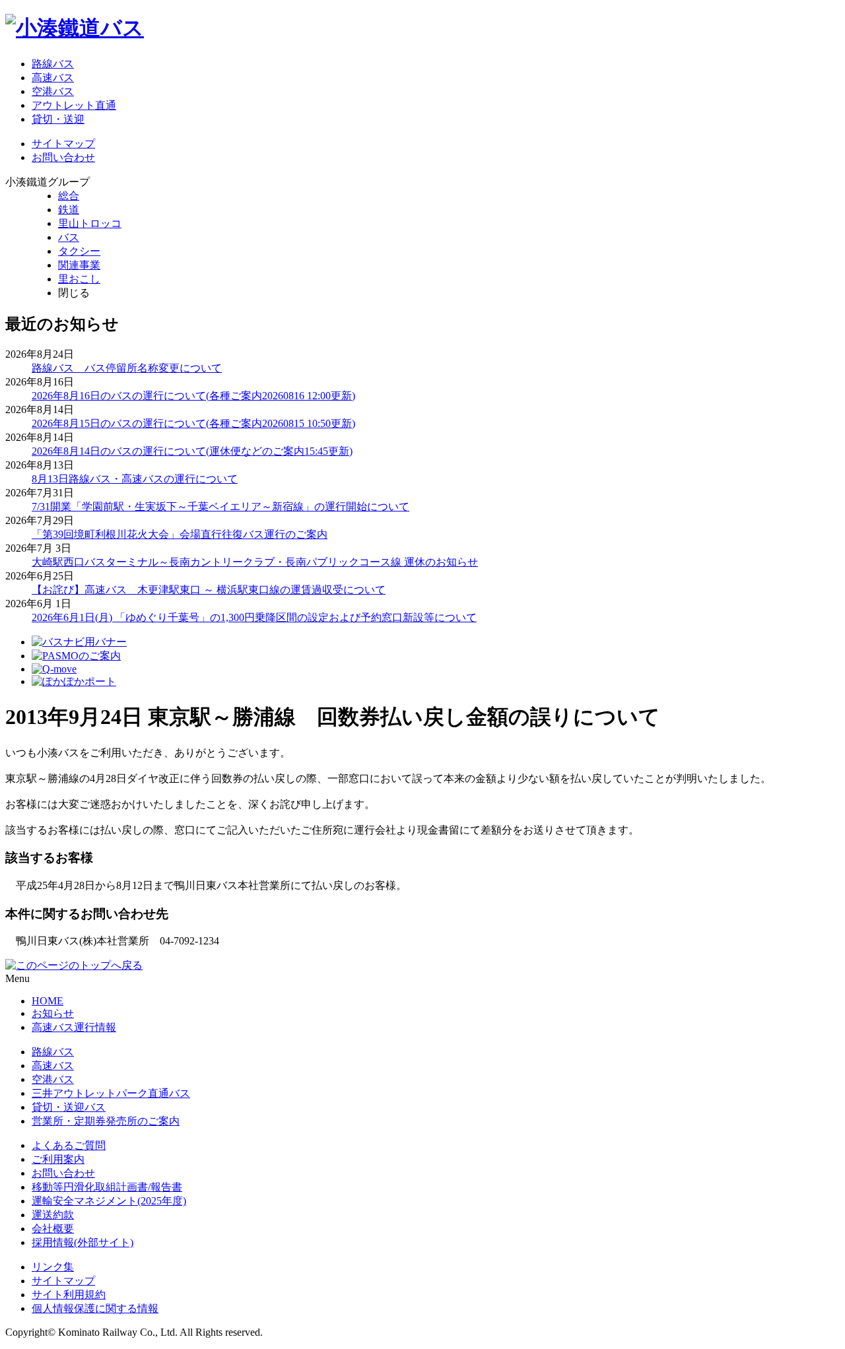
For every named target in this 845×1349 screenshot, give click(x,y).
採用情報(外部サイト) (82, 1242)
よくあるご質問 (69, 1145)
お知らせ (53, 1013)
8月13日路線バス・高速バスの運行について (135, 478)
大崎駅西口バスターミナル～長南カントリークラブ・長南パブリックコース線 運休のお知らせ (255, 562)
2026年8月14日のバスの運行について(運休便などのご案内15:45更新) (192, 451)
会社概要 (53, 1228)
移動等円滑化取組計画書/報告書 (107, 1187)
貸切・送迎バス (69, 1107)
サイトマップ (63, 143)
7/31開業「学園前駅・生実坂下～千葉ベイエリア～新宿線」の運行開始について (220, 506)
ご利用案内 (58, 1159)
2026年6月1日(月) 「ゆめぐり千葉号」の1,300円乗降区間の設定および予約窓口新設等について (254, 617)
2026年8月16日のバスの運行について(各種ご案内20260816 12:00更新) (193, 395)
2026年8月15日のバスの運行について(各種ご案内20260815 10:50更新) (193, 423)
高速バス (53, 77)
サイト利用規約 (69, 1294)
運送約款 (53, 1214)
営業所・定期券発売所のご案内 (106, 1121)
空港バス (53, 91)
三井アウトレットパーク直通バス (111, 1093)
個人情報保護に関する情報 (95, 1308)
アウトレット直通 (74, 105)
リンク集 (53, 1266)
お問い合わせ (63, 157)
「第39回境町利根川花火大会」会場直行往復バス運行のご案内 (179, 534)
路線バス (53, 63)
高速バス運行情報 (74, 1027)
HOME (47, 1000)
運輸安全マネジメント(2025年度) (109, 1200)
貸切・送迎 (58, 119)
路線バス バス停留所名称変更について (127, 368)
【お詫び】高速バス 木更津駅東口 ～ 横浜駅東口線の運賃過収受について (209, 589)
